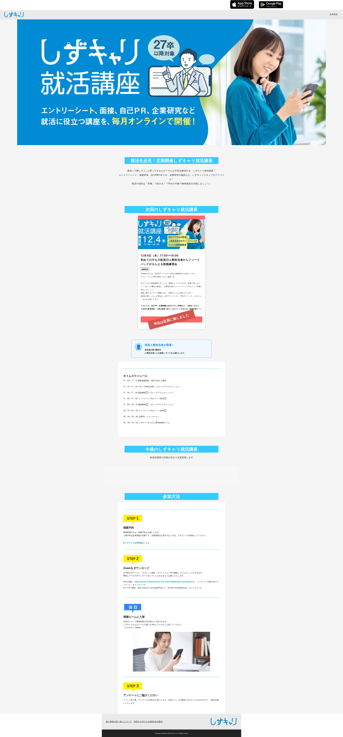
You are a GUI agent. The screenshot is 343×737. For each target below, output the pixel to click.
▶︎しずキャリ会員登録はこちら (136, 543)
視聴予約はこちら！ (171, 319)
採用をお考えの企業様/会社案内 (148, 721)
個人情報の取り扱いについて (119, 721)
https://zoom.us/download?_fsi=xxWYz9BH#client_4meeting (163, 582)
